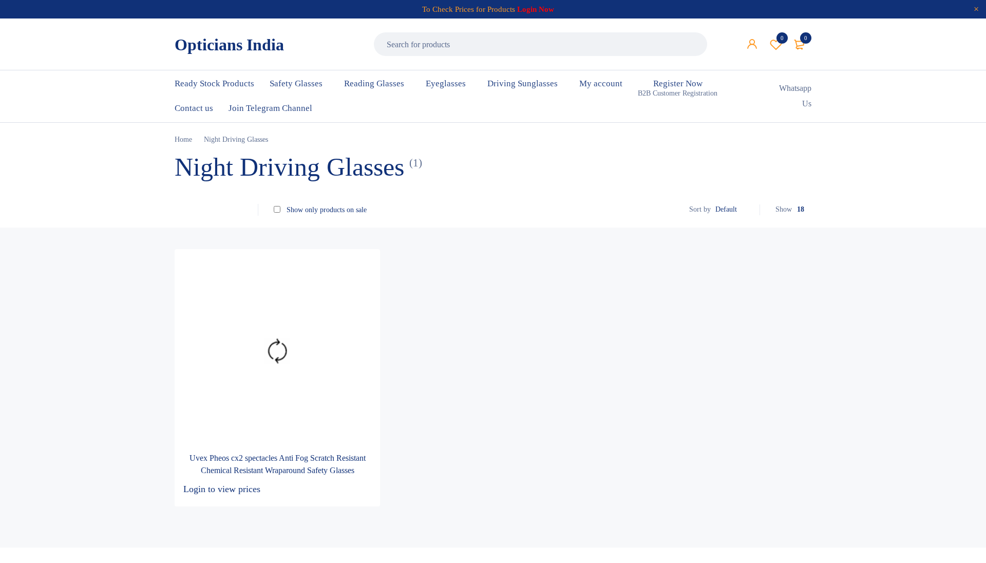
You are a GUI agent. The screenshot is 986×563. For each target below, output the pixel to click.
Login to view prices (221, 489)
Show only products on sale (326, 210)
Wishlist (782, 38)
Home (183, 139)
